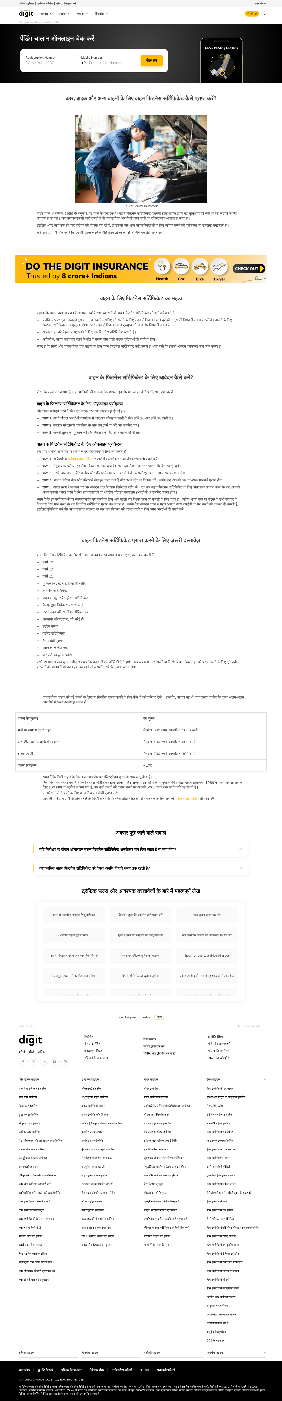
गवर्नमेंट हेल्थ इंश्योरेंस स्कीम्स (221, 1297)
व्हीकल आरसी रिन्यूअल (155, 1192)
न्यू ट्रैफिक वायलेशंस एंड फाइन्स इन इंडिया (165, 1166)
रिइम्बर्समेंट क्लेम (215, 1106)
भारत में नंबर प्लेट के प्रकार (158, 1244)
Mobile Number (91, 57)
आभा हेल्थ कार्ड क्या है (217, 1323)
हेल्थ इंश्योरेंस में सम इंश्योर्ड (220, 1210)
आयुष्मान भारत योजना (217, 1305)
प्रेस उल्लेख (149, 1039)
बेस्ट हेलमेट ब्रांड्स (153, 1184)
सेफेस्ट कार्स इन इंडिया (30, 1236)
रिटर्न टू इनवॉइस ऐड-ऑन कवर (97, 1158)
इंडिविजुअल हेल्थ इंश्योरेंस (219, 1114)
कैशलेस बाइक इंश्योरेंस (93, 1132)
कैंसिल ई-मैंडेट (92, 1044)
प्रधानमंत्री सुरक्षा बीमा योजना (222, 1314)
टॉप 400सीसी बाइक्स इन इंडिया (98, 1236)
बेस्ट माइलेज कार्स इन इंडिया (33, 1253)
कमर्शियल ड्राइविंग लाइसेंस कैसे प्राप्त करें (165, 1218)
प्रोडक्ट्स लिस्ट (93, 1051)
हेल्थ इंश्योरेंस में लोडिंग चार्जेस (221, 1184)
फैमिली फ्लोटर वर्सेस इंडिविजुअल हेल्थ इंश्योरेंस (230, 1192)
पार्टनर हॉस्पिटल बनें (154, 1046)
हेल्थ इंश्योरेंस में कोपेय (217, 1201)
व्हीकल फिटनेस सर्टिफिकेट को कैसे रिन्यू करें (166, 1227)
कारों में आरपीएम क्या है (30, 1244)
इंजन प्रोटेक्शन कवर (29, 1166)
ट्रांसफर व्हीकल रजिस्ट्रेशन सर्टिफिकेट (164, 1158)
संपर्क (31, 1051)
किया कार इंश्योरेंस (28, 1106)
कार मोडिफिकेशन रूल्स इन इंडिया (161, 1175)
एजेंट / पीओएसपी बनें (66, 3)
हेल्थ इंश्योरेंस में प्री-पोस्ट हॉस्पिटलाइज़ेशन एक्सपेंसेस (233, 1227)
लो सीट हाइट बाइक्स (92, 1201)
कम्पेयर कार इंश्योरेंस (29, 1132)
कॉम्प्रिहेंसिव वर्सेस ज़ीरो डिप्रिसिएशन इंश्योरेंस (167, 1106)
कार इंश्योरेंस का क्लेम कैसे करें (34, 1201)
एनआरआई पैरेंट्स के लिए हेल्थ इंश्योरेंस (226, 1097)
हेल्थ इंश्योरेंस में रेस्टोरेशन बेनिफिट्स (225, 1262)
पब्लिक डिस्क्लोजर (71, 1370)
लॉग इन (254, 13)
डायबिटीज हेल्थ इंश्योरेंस (218, 1123)
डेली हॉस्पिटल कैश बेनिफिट (220, 1218)
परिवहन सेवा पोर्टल (79, 458)
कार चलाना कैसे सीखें (30, 1227)
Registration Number (41, 57)
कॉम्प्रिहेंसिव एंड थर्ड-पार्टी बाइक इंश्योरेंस (102, 1123)
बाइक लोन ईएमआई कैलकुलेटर (97, 1244)
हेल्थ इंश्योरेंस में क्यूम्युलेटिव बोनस (223, 1244)
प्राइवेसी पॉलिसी (166, 1370)
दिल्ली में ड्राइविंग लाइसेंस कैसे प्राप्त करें (141, 915)
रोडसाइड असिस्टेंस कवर (156, 1114)
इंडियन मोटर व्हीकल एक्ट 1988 (160, 1140)
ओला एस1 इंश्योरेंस (91, 1088)
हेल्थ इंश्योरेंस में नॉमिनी (218, 1279)
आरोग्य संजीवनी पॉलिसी (218, 1166)
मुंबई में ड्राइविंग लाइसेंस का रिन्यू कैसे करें (140, 935)
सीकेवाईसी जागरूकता (96, 1058)
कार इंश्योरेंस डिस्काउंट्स (31, 1210)
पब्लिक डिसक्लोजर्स (218, 1051)
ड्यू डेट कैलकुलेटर (216, 1331)
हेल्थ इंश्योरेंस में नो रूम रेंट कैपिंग (223, 1271)
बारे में (22, 1051)
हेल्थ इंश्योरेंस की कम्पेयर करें (221, 1149)
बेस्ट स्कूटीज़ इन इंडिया (93, 1210)
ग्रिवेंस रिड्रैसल (26, 3)
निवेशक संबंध (97, 1370)
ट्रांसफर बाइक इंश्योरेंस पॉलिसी (97, 1184)
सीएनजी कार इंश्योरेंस (30, 1123)
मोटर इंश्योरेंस (151, 1088)
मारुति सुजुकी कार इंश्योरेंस (32, 1088)
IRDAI (144, 1370)
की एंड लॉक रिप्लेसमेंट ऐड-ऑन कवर (37, 1175)
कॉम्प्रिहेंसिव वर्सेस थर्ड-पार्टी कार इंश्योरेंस (40, 1192)
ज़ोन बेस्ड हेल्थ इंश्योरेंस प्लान (221, 1175)
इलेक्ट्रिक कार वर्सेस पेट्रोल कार (35, 1262)
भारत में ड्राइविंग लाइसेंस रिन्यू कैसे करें (74, 915)
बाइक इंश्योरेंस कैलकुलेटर (95, 1175)
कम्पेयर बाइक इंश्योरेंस (93, 1140)
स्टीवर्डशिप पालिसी (122, 1370)
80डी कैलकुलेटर (215, 1340)
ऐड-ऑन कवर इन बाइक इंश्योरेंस (98, 1149)
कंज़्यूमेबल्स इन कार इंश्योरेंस (33, 1158)
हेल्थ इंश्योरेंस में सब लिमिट (220, 1132)
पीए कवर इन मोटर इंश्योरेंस (157, 1123)
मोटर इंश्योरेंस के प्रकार (156, 1097)
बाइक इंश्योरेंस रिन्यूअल (93, 1106)
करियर (41, 1051)
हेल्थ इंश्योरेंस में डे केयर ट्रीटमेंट (223, 1253)
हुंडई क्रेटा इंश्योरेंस (28, 1114)
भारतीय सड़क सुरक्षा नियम (74, 935)
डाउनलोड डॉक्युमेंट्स (219, 1058)
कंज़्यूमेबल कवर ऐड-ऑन (94, 1166)
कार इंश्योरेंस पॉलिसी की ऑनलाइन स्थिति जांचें (207, 935)
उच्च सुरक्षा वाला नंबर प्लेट (207, 915)
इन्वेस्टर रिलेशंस (45, 3)
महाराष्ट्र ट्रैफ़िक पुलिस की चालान (140, 956)
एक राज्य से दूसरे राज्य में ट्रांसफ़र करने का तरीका (207, 976)
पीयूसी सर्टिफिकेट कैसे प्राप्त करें (160, 1210)
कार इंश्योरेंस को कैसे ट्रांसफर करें (36, 1218)
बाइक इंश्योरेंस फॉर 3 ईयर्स (95, 1114)
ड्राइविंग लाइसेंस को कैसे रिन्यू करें (161, 1201)
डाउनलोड (24, 1370)
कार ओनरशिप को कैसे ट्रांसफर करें (37, 1271)
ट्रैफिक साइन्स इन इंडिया (157, 1236)
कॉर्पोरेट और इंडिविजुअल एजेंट (159, 1053)
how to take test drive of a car (207, 956)
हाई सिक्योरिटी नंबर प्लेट (156, 1149)
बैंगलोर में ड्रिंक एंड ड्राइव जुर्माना (140, 976)
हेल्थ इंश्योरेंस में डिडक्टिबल (220, 1088)
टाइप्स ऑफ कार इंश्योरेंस (31, 1149)
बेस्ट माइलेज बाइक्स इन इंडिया (96, 1227)
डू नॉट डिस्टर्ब (45, 1370)
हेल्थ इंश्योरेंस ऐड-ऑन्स (218, 1158)
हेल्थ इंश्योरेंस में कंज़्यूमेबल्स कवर (223, 1288)
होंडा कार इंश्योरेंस (28, 1097)
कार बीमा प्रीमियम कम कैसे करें (35, 1184)
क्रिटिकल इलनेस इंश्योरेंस (220, 1140)
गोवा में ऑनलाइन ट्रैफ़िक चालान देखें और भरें (74, 956)
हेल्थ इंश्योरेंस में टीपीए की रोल (221, 1236)
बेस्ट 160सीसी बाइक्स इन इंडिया (98, 1218)
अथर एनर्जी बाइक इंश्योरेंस (95, 1097)
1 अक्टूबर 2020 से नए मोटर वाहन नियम (73, 976)
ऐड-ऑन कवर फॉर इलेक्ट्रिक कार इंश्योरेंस (40, 1140)
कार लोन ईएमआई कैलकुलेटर (34, 1279)
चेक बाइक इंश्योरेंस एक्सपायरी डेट (98, 1192)
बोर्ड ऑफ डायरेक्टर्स (219, 1044)
